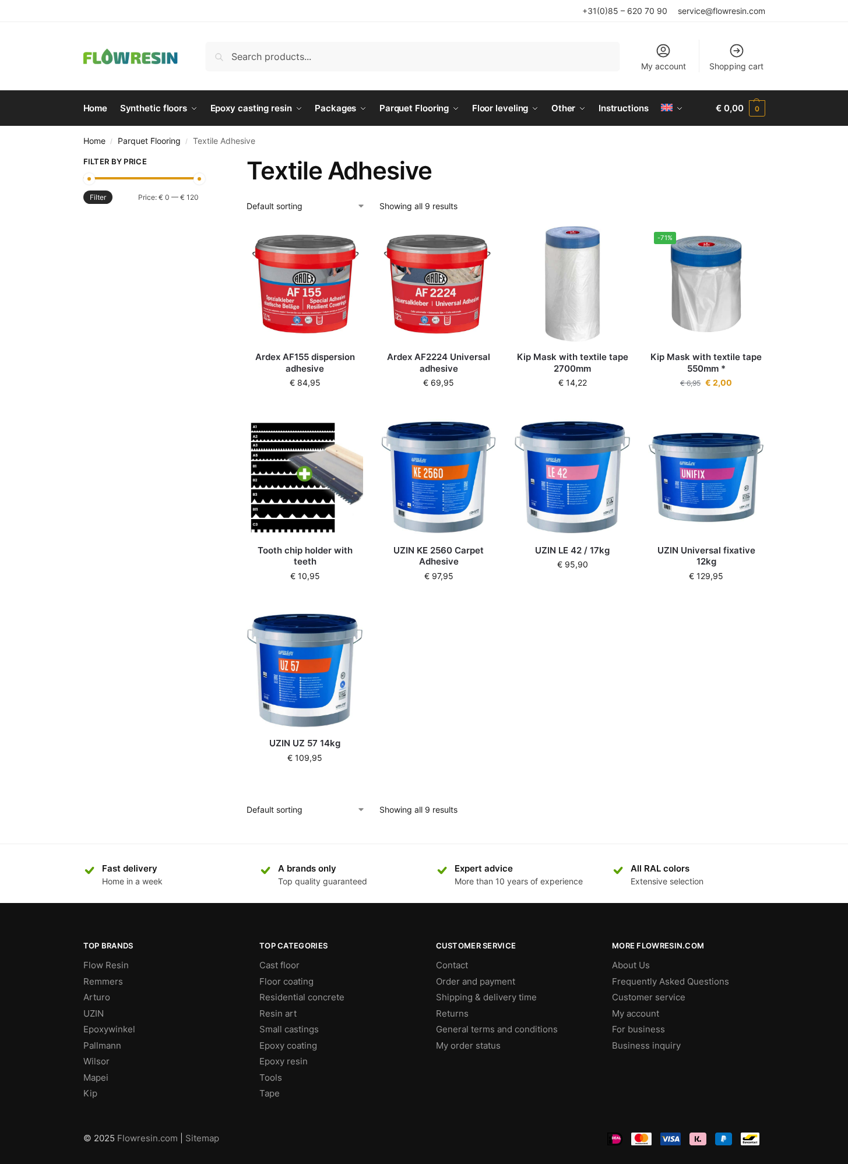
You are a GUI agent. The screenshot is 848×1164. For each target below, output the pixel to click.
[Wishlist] (345, 243)
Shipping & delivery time (486, 997)
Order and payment (475, 981)
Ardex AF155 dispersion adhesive (305, 362)
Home (94, 141)
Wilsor (96, 1061)
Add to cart (305, 407)
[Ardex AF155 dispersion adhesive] (305, 284)
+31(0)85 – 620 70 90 (624, 11)
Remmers (103, 981)
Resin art (278, 1013)
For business (638, 1029)
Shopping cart (736, 66)
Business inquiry (646, 1045)
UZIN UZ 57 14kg (304, 743)
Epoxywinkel (109, 1029)
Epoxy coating (288, 1045)
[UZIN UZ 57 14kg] (305, 670)
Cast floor (279, 965)
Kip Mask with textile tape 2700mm (572, 362)
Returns (452, 1013)
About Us (631, 965)
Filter (98, 197)
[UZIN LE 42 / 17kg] (572, 477)
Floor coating (286, 981)
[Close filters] (202, 163)
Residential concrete (301, 997)
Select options (304, 600)
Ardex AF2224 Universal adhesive (438, 362)
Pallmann (102, 1045)
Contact (452, 965)
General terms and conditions (497, 1029)
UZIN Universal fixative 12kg (706, 556)
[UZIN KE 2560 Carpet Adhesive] (439, 477)
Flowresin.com (147, 1138)
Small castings (289, 1029)
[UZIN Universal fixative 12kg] (706, 477)
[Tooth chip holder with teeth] (305, 477)
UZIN (93, 1013)
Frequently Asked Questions (670, 981)
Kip (90, 1093)
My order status (468, 1045)
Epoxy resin (283, 1061)
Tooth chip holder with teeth (305, 556)
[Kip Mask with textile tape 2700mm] (572, 284)
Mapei (95, 1077)
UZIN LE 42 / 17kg (572, 550)
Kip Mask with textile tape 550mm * (706, 362)
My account (663, 66)
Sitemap (202, 1138)
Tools (270, 1077)
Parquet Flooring (149, 141)
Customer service (648, 997)
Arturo (96, 997)
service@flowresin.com (721, 11)
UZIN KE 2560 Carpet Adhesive (438, 556)
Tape (269, 1093)
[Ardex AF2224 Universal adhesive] (439, 284)
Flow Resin (106, 965)
